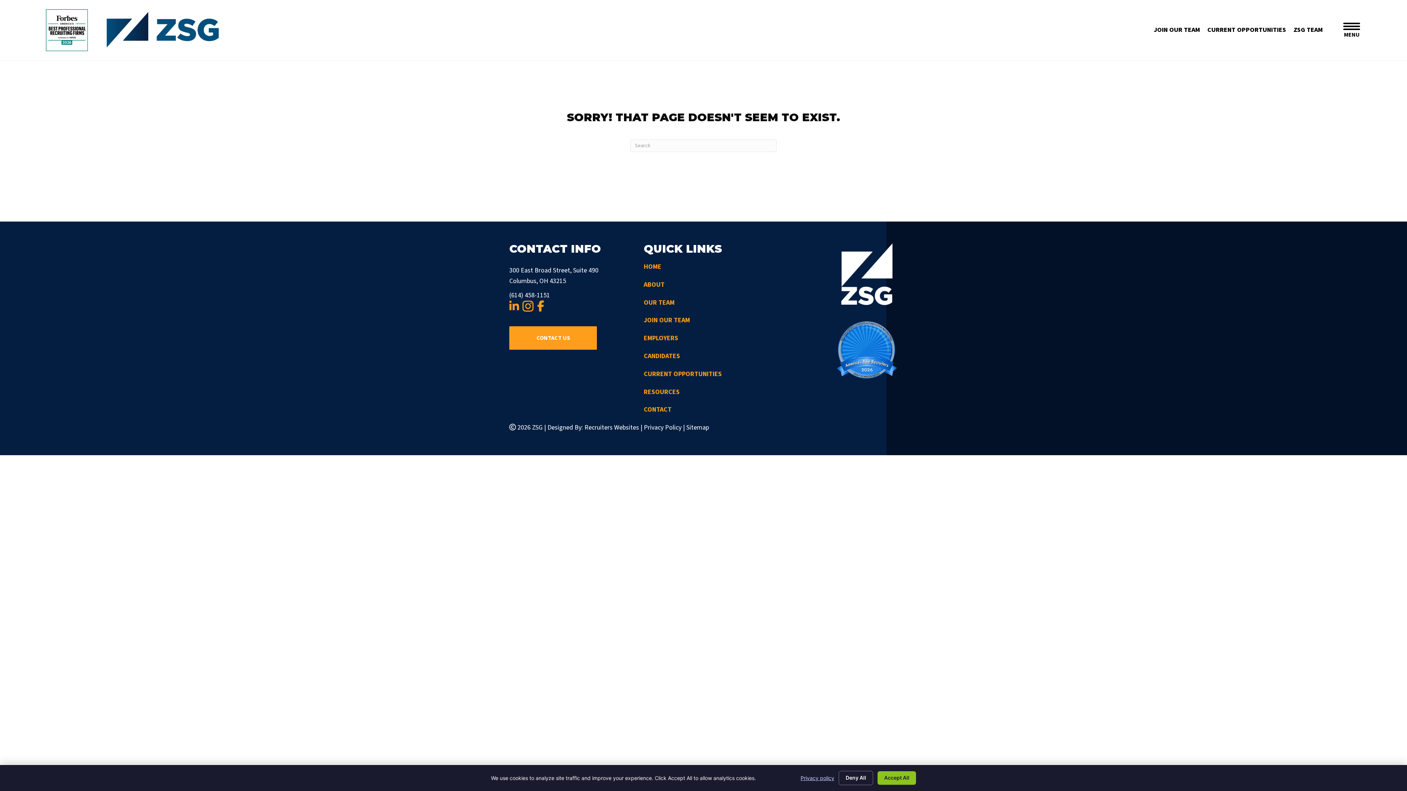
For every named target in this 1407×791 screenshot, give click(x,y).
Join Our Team (667, 320)
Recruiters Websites (611, 427)
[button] (553, 338)
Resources (662, 392)
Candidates (662, 356)
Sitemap (697, 427)
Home (652, 266)
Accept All (896, 778)
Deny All (856, 778)
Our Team (659, 302)
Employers (661, 338)
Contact (658, 409)
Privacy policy (817, 778)
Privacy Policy (663, 427)
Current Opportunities (683, 374)
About (654, 284)
